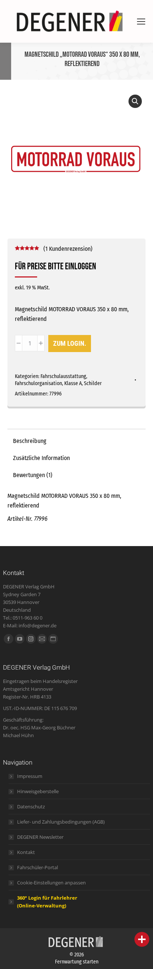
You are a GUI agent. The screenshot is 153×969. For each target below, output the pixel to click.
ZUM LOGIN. (69, 343)
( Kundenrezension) (67, 248)
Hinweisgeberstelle (38, 791)
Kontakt (26, 852)
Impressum (29, 776)
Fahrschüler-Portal (37, 867)
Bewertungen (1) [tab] (32, 475)
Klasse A (73, 383)
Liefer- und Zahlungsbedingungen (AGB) (61, 821)
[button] (135, 101)
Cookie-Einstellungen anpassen (51, 882)
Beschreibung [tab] (29, 440)
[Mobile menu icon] (141, 21)
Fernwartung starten (76, 962)
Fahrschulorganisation (38, 383)
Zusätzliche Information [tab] (41, 457)
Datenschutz (31, 806)
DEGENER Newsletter (40, 837)
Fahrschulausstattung (63, 376)
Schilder (93, 383)
